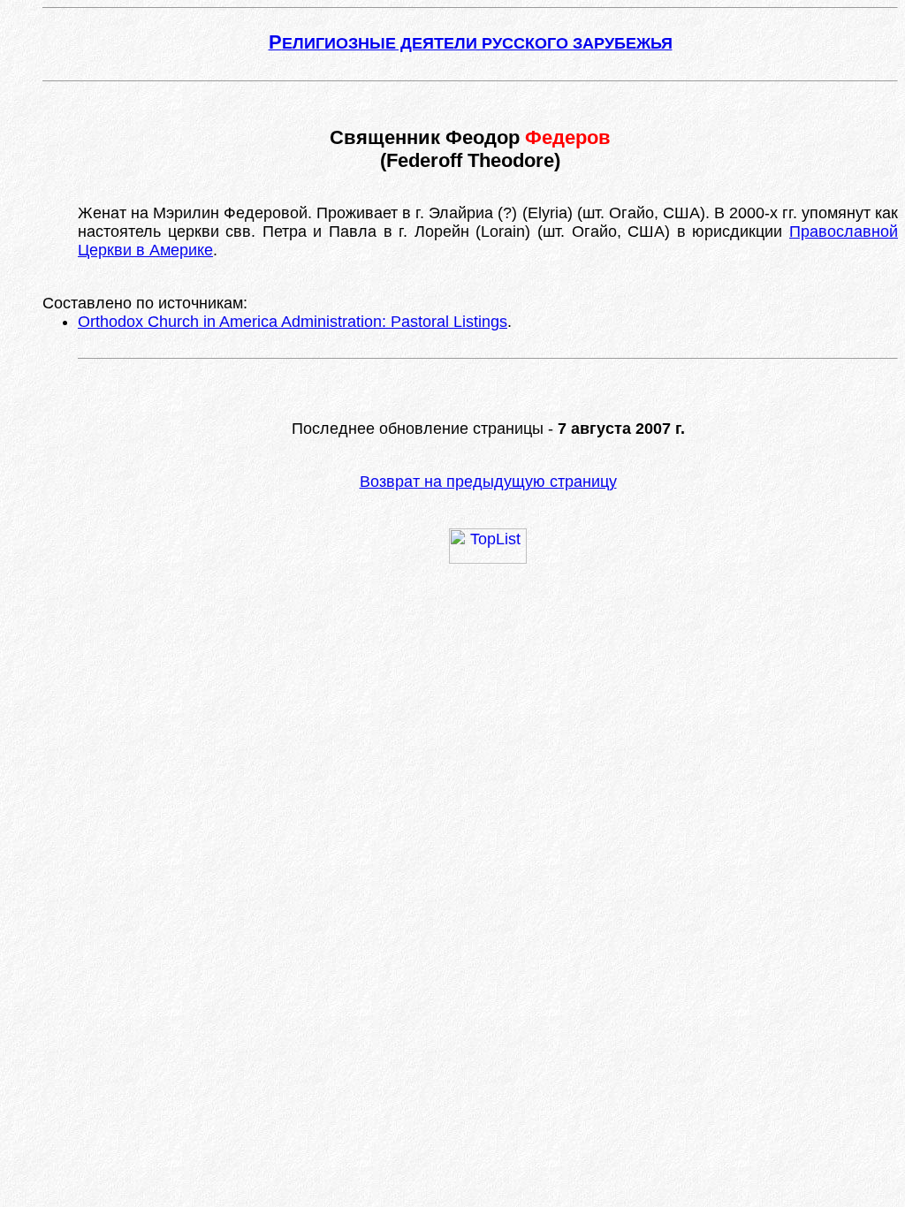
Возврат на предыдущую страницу (488, 481)
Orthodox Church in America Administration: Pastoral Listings (292, 321)
